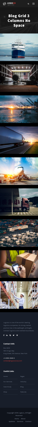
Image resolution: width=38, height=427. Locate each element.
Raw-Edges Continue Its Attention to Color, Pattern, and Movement (20, 265)
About (23, 419)
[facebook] (3, 335)
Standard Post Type (19, 299)
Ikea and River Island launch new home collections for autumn (20, 172)
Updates (12, 421)
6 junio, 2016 (14, 55)
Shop (5, 392)
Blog (22, 387)
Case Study (7, 387)
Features (23, 392)
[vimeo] (17, 335)
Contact (28, 421)
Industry (23, 382)
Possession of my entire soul (19, 82)
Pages (22, 376)
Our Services (7, 382)
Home (5, 376)
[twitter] (13, 335)
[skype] (10, 335)
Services (20, 421)
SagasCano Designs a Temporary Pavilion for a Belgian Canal (19, 110)
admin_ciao (28, 55)
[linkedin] (7, 335)
